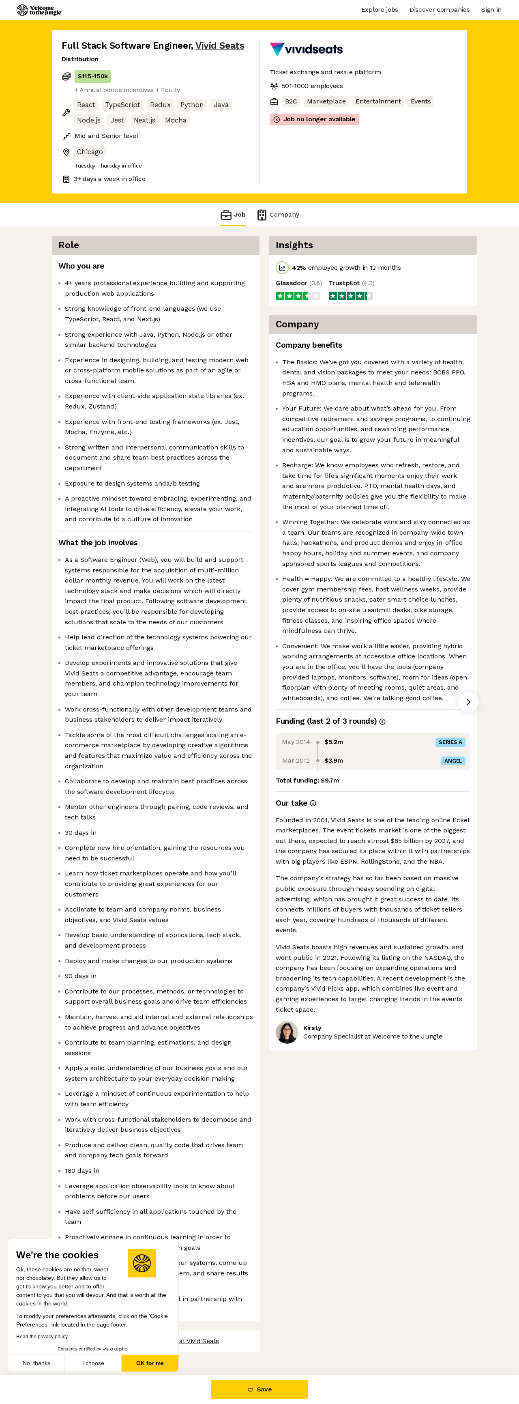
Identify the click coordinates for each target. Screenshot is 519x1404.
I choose (93, 1363)
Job (240, 214)
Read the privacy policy (42, 1336)
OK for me (150, 1363)
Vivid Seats (219, 45)
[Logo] (39, 10)
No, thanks (36, 1363)
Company (284, 214)
